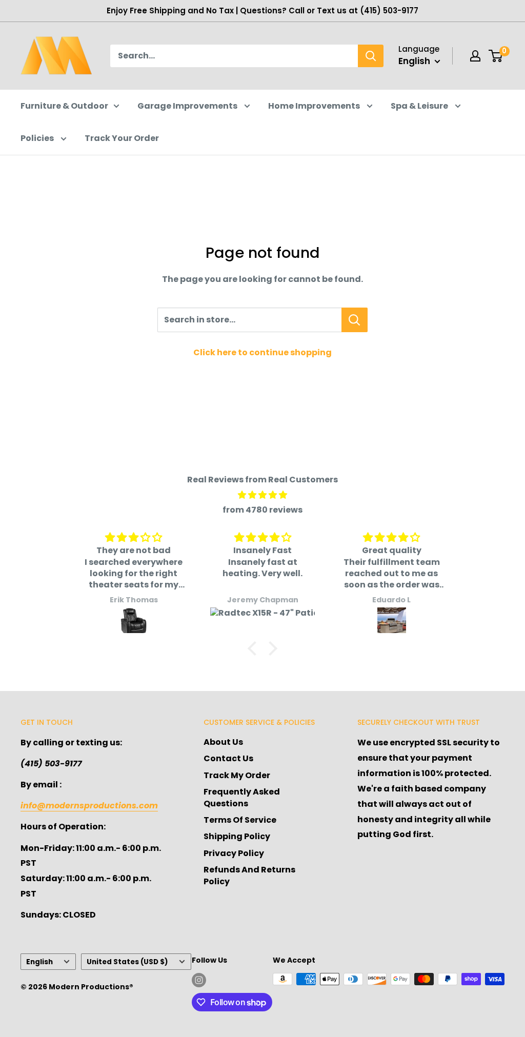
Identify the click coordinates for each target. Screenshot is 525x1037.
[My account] (475, 56)
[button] (255, 648)
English (39, 962)
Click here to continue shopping (262, 352)
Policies (38, 138)
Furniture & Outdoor (64, 106)
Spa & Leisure (420, 106)
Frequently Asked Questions (242, 797)
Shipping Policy (237, 836)
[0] (496, 56)
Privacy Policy (234, 853)
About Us (223, 742)
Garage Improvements (188, 106)
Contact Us (228, 758)
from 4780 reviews (262, 510)
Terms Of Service (240, 820)
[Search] (370, 56)
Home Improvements (314, 106)
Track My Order (237, 775)
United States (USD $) (127, 962)
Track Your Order (122, 138)
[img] (262, 495)
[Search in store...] (354, 320)
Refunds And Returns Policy (249, 875)
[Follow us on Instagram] (199, 980)
